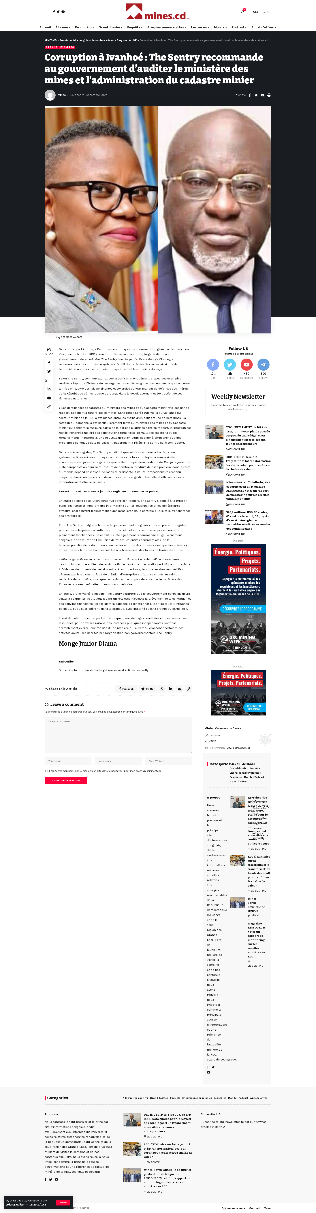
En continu (248, 763)
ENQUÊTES (67, 47)
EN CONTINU (237, 449)
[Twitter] (58, 11)
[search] (248, 12)
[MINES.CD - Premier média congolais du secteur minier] (158, 12)
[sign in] (48, 12)
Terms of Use (37, 1204)
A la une (235, 763)
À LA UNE (51, 47)
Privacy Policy (15, 1204)
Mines (62, 95)
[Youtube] (247, 369)
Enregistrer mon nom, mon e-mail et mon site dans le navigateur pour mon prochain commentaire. (105, 771)
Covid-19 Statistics (238, 747)
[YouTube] (63, 11)
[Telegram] (263, 369)
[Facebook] (54, 11)
